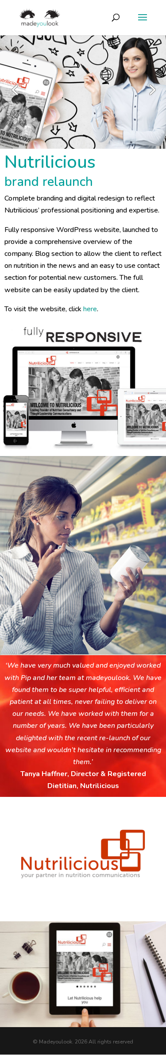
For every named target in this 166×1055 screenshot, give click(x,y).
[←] (14, 93)
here (90, 309)
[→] (151, 93)
